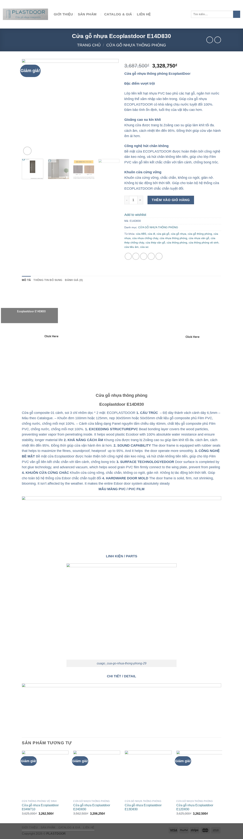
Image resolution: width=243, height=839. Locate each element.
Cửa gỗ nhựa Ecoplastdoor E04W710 (40, 807)
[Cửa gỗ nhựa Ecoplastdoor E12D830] (199, 774)
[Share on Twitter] (135, 256)
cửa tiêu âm (131, 246)
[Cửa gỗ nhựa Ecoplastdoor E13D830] (148, 774)
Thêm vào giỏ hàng (171, 200)
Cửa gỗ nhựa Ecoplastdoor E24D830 (91, 807)
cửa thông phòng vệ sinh (204, 242)
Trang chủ (89, 45)
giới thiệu (63, 14)
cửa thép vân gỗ (155, 242)
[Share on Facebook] (128, 256)
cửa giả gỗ (163, 233)
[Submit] (236, 14)
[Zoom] (27, 151)
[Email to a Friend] (143, 256)
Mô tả (26, 280)
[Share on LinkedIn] (159, 256)
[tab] (26, 280)
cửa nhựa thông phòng (173, 238)
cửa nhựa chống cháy (145, 238)
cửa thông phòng (177, 242)
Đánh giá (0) (74, 280)
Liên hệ (144, 14)
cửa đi (151, 233)
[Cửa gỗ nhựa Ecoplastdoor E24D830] (96, 774)
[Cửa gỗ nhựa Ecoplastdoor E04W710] (45, 774)
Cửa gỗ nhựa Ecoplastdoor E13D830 (143, 807)
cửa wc (144, 246)
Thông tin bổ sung (47, 280)
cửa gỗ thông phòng (200, 233)
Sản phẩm (87, 14)
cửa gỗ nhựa (178, 233)
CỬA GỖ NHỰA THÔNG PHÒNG (136, 45)
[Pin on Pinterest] (151, 256)
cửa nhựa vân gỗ (199, 238)
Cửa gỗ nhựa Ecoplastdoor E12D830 (194, 807)
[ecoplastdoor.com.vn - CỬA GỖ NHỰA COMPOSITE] (25, 14)
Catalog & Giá (118, 14)
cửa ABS (141, 233)
